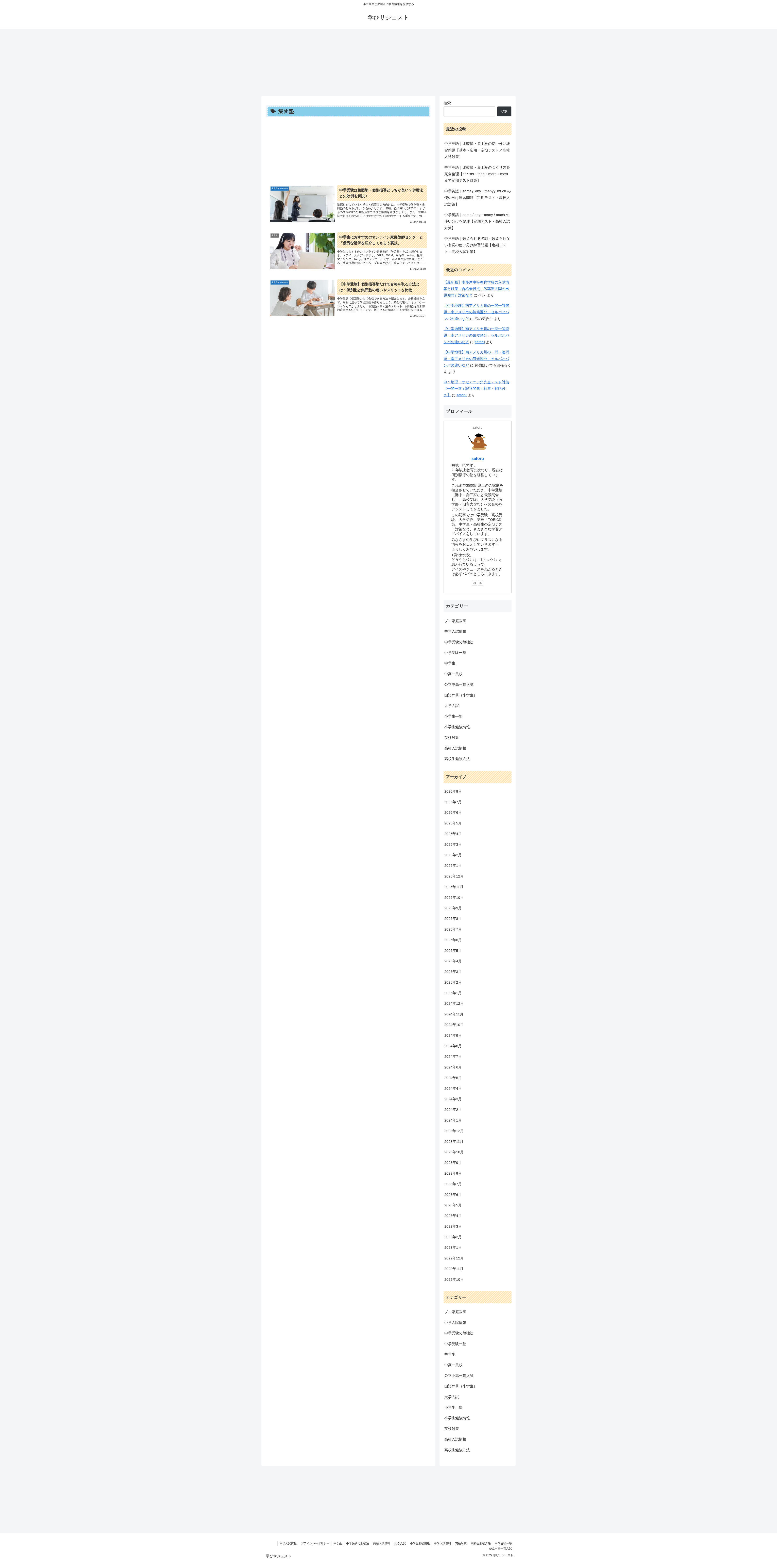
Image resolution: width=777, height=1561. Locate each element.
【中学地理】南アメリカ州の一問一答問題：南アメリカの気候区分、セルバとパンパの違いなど (476, 312)
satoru (480, 342)
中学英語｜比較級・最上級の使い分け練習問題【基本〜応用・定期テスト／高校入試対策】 (477, 150)
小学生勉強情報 (420, 1543)
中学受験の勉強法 (357, 1543)
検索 (447, 103)
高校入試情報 (381, 1543)
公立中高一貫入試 (500, 1548)
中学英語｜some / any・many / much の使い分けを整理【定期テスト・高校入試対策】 (477, 221)
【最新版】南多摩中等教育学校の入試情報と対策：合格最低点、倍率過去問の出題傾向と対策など (476, 288)
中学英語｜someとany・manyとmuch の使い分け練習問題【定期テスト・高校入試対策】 (477, 197)
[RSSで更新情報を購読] (480, 582)
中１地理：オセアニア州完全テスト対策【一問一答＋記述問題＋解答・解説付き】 (476, 388)
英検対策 (461, 1543)
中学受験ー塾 (503, 1543)
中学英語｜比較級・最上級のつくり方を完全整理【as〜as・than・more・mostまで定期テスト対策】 (477, 174)
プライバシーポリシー (315, 1543)
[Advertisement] (388, 60)
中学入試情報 (288, 1543)
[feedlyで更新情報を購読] (474, 582)
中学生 (337, 1543)
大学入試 (400, 1543)
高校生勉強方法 (481, 1543)
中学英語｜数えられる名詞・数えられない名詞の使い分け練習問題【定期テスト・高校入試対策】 (477, 245)
